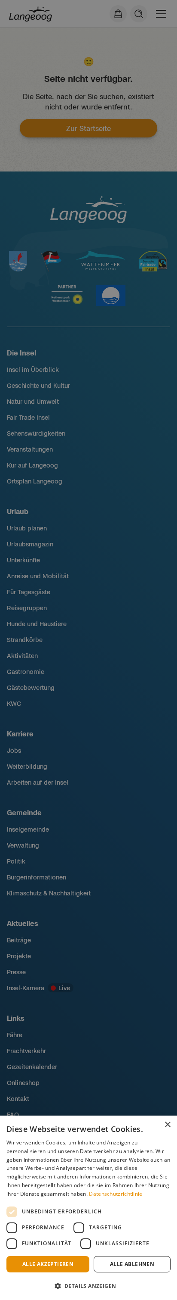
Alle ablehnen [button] (132, 1264)
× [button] (167, 1125)
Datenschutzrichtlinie (115, 1193)
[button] (88, 1285)
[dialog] (88, 1208)
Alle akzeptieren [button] (47, 1264)
